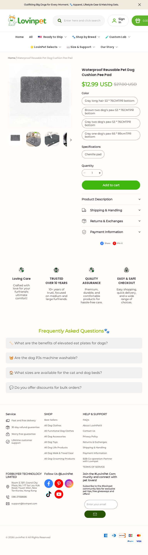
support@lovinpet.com (24, 503)
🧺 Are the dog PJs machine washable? (43, 358)
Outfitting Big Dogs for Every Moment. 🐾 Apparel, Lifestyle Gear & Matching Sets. (71, 4)
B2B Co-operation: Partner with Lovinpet (97, 460)
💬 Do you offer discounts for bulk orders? (45, 387)
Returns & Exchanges (95, 442)
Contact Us (89, 431)
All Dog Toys (51, 442)
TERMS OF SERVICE (94, 467)
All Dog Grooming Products (59, 459)
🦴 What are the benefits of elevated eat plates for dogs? (58, 343)
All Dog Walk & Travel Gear (59, 453)
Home (11, 57)
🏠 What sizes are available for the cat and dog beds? (55, 373)
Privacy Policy (90, 436)
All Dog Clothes (52, 425)
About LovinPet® (92, 425)
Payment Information (95, 453)
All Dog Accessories (55, 436)
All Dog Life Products (56, 447)
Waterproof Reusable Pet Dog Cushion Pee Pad (44, 57)
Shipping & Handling (94, 447)
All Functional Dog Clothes (59, 431)
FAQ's (86, 420)
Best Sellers (50, 420)
